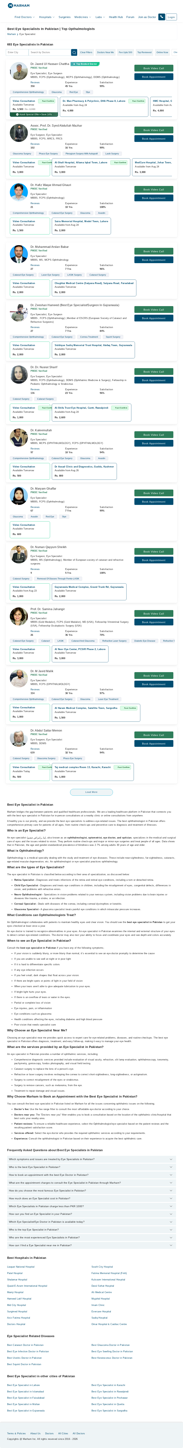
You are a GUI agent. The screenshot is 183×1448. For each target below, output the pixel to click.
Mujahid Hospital (101, 1298)
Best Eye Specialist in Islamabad (25, 1391)
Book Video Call (154, 68)
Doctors (49, 1433)
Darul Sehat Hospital (103, 1286)
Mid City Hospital (16, 1305)
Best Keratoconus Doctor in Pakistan (112, 1358)
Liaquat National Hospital (21, 1266)
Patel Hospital (15, 1273)
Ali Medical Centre (102, 1292)
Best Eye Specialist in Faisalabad (25, 1397)
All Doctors (79, 1433)
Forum (130, 17)
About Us (35, 1433)
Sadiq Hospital (99, 1317)
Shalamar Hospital (17, 1279)
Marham (11, 34)
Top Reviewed (144, 52)
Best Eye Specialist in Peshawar (110, 1397)
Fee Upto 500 (125, 52)
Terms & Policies (16, 1433)
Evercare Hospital (101, 1311)
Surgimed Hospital (17, 1311)
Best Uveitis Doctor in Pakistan (24, 1358)
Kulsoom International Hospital (108, 1279)
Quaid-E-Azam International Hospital (27, 1286)
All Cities (63, 1433)
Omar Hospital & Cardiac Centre (109, 1324)
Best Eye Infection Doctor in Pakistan (28, 1351)
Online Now (162, 52)
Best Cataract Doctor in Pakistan (25, 1345)
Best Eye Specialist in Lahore (23, 1385)
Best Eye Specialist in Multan (23, 1404)
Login (171, 17)
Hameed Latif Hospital (19, 1298)
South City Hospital (102, 1266)
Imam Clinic (98, 1305)
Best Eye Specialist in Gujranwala (26, 1410)
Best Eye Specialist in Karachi (108, 1385)
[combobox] (17, 52)
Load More (91, 792)
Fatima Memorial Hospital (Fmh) (109, 1273)
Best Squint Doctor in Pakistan (24, 1364)
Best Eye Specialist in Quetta (108, 1404)
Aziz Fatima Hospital (18, 1317)
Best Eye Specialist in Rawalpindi (110, 1391)
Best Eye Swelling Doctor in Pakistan (112, 1351)
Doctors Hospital (16, 1324)
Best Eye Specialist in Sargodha (109, 1410)
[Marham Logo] (18, 6)
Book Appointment (153, 76)
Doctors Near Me (105, 52)
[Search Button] (74, 52)
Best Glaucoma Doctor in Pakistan (111, 1345)
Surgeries (65, 17)
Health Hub (116, 17)
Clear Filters (86, 52)
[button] (161, 17)
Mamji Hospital (15, 1292)
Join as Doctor (147, 17)
